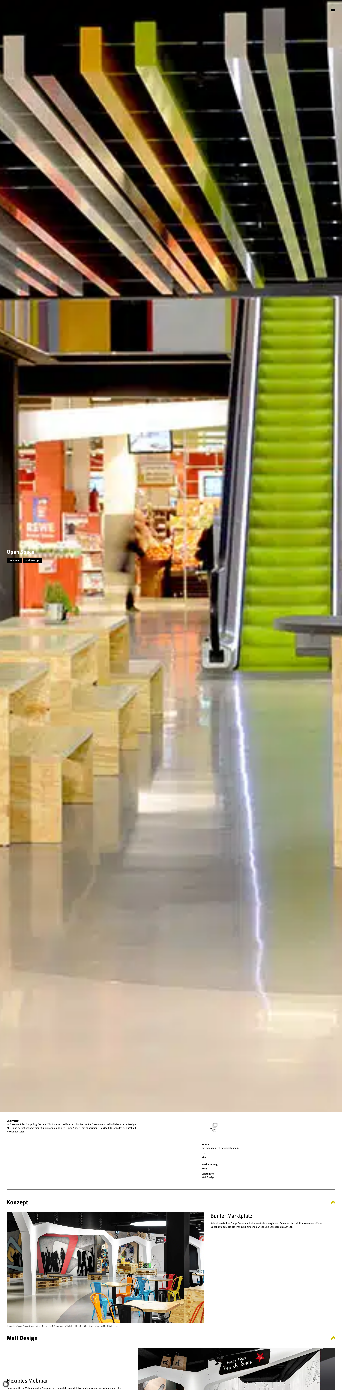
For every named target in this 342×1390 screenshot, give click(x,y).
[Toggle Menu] (333, 10)
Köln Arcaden (53, 1124)
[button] (6, 1384)
